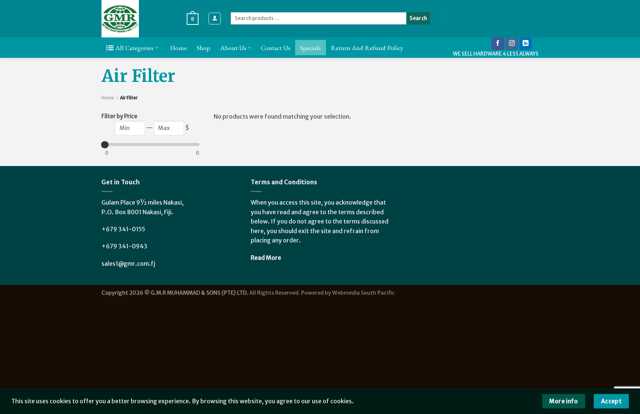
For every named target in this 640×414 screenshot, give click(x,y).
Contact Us (275, 47)
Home (178, 47)
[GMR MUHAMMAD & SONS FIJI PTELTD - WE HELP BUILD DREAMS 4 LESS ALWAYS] (138, 18)
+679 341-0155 (123, 229)
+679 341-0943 (124, 246)
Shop (203, 47)
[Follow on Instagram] (512, 43)
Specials (310, 47)
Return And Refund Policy (367, 47)
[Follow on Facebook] (497, 43)
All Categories (134, 47)
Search (418, 18)
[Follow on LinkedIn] (525, 43)
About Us (233, 47)
